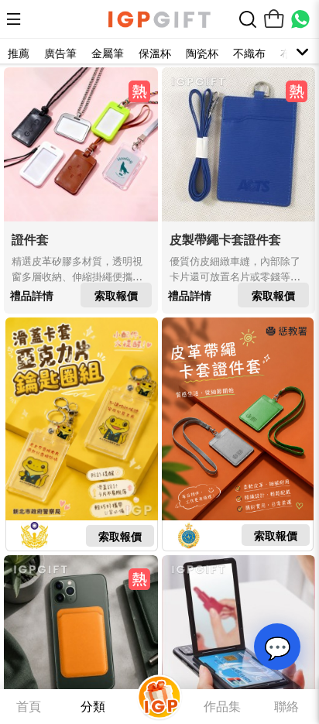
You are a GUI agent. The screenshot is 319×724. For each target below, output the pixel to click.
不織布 (249, 52)
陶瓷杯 (202, 52)
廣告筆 (60, 52)
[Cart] (274, 19)
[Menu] (17, 19)
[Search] (247, 19)
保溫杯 (155, 52)
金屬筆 (107, 52)
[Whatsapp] (300, 19)
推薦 (18, 52)
